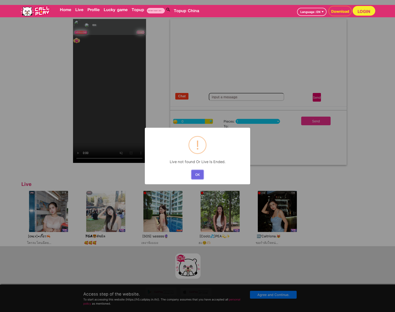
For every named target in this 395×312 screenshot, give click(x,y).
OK (197, 175)
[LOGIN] (200, 7)
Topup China (186, 10)
